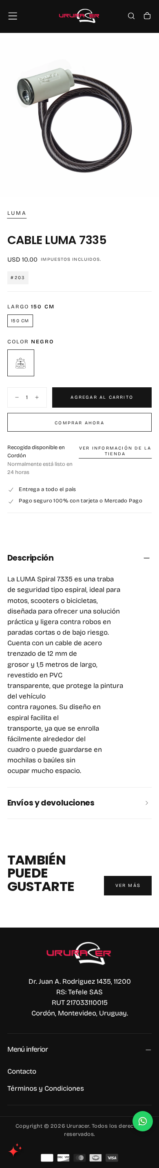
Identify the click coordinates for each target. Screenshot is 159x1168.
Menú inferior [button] (27, 1049)
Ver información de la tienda (115, 450)
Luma (17, 213)
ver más (128, 885)
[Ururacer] (79, 953)
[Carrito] (147, 17)
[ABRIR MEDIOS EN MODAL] (147, 185)
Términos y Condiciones (45, 1088)
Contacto (21, 1071)
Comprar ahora (79, 423)
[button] (12, 16)
